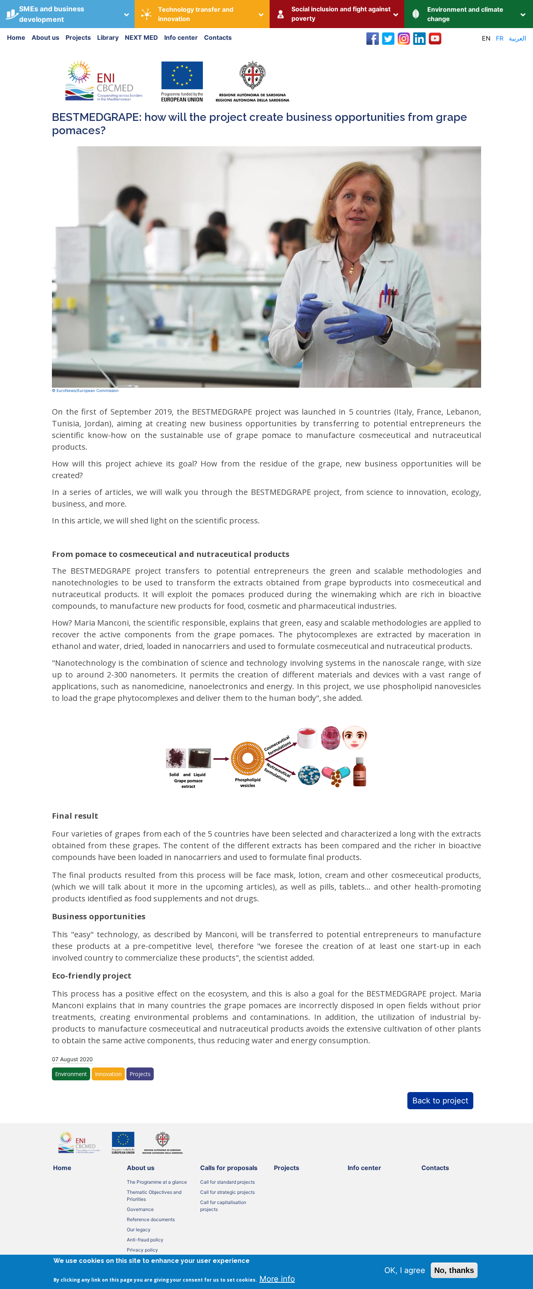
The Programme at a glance (157, 1182)
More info (277, 1279)
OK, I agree (404, 1270)
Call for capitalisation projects (223, 1205)
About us (45, 37)
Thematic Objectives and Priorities (154, 1195)
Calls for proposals (229, 1168)
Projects (78, 37)
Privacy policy (142, 1250)
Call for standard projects (227, 1182)
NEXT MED (141, 37)
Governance (140, 1209)
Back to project (440, 1100)
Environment (71, 1074)
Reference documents (151, 1219)
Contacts (218, 37)
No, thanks (454, 1270)
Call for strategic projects (227, 1192)
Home (16, 37)
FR (499, 38)
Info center (181, 37)
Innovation (108, 1074)
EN (486, 38)
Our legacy (139, 1229)
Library (108, 37)
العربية (517, 38)
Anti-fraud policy (145, 1240)
